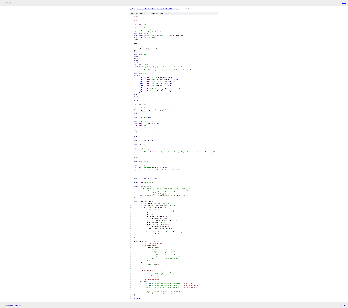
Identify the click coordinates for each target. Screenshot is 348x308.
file (166, 13)
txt (340, 305)
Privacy (16, 305)
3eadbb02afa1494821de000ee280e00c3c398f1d (155, 9)
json (344, 305)
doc (177, 9)
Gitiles (11, 305)
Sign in (344, 3)
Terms (21, 305)
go (131, 9)
